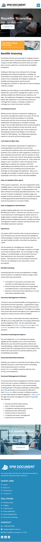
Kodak (16, 339)
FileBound (18, 327)
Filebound (8, 369)
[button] (38, 5)
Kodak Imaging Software (22, 325)
